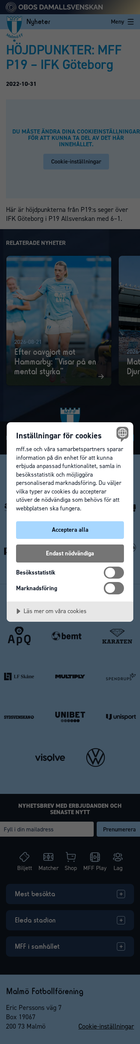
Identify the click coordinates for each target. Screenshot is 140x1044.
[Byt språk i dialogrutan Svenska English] (121, 434)
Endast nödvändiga (70, 553)
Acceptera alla (70, 530)
